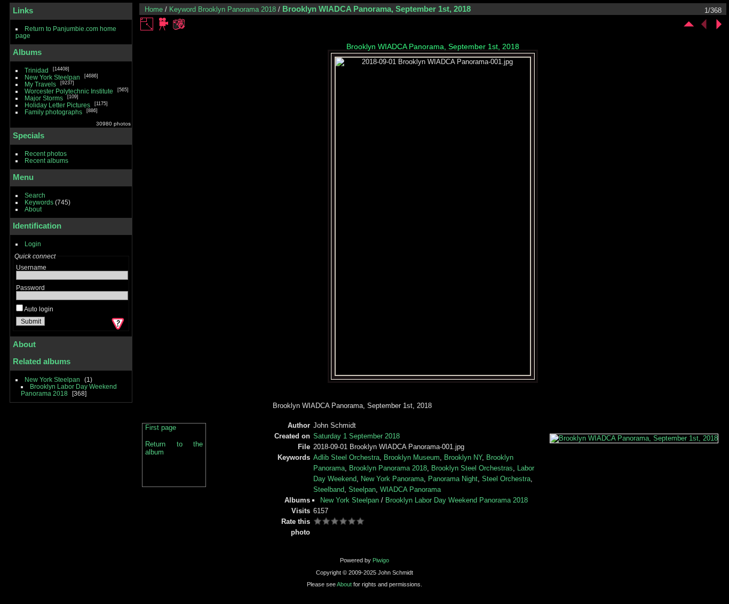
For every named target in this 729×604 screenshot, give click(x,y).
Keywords (39, 202)
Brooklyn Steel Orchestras (472, 468)
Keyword (182, 9)
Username (31, 267)
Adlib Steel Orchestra (346, 457)
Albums (27, 52)
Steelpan (362, 489)
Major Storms (44, 98)
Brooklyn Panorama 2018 (237, 9)
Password (30, 287)
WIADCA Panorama (410, 489)
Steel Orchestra (506, 479)
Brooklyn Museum (412, 457)
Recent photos (46, 153)
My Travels (40, 84)
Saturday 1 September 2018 (356, 436)
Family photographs (53, 111)
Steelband (328, 489)
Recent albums (46, 160)
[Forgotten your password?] (117, 324)
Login (33, 243)
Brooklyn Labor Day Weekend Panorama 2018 (456, 500)
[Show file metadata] (178, 24)
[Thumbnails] (689, 24)
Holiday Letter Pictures (57, 104)
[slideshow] (163, 24)
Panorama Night (453, 479)
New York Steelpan (52, 77)
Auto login (38, 308)
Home (154, 9)
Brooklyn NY (463, 457)
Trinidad (37, 70)
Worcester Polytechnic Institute (69, 91)
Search (35, 195)
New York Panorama (392, 479)
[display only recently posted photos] (122, 52)
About (33, 209)
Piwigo (381, 560)
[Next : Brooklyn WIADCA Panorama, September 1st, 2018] (718, 24)
